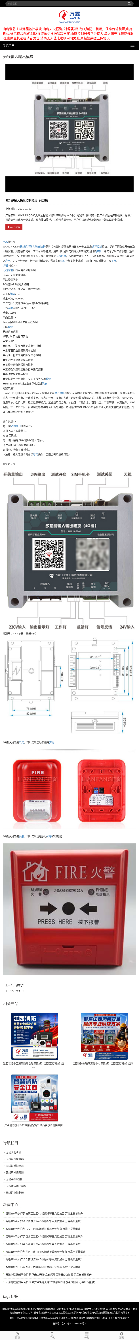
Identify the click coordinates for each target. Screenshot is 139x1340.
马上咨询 (15, 226)
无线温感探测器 (15, 1165)
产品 (5, 241)
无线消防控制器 (15, 1192)
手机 (52, 1337)
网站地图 (125, 1312)
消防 (13, 426)
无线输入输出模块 (16, 1185)
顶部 (121, 1337)
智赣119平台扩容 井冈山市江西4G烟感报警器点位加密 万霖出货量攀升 (45, 1251)
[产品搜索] (129, 2)
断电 (35, 454)
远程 (27, 246)
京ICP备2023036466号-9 (74, 1323)
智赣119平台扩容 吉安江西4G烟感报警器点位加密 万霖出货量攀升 (43, 1228)
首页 (17, 1337)
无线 (22, 246)
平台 (113, 260)
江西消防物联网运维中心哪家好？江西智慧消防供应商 (103, 1063)
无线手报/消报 (14, 1179)
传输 (63, 256)
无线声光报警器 (15, 1172)
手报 (21, 836)
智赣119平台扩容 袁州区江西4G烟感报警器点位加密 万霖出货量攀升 (44, 1236)
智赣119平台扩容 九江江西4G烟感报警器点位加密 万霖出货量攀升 (43, 1267)
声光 (21, 742)
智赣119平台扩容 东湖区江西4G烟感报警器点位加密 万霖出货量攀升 (44, 1244)
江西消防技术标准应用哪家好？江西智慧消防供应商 (33, 1125)
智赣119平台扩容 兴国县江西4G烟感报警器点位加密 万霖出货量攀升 (44, 1221)
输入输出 (35, 246)
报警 (49, 836)
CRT (18, 426)
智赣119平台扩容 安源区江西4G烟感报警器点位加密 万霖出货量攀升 (44, 1213)
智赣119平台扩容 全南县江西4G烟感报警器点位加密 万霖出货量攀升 (44, 1259)
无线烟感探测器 (15, 1159)
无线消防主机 (13, 1152)
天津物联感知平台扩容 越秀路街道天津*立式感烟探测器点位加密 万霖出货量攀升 (51, 1282)
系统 (10, 326)
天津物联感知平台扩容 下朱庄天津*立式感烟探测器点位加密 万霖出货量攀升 (49, 1274)
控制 (42, 246)
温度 (10, 308)
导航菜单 (8, 45)
